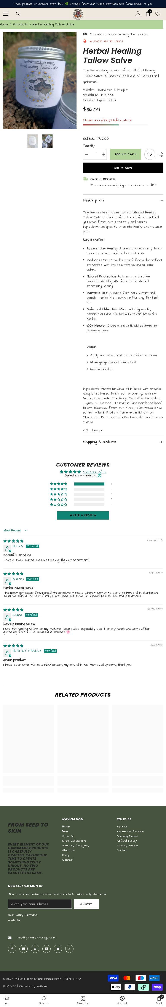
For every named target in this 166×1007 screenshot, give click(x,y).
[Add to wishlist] (149, 154)
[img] (13, 541)
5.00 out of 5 (94, 472)
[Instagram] (23, 949)
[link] (28, 783)
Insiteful (42, 986)
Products (20, 24)
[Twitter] (69, 949)
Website (24, 986)
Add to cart (125, 154)
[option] (40, 80)
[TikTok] (46, 949)
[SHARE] (159, 154)
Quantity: (89, 145)
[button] (59, 483)
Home (4, 24)
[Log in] (138, 13)
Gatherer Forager (113, 90)
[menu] (5, 13)
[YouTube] (58, 949)
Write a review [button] (83, 515)
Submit (86, 904)
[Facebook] (12, 949)
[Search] (18, 13)
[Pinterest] (35, 949)
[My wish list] (157, 13)
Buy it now (123, 168)
